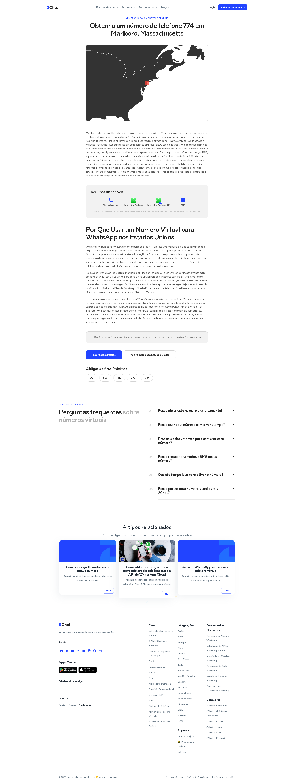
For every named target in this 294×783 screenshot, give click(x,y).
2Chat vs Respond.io (216, 738)
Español (72, 705)
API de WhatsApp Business (158, 643)
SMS (151, 661)
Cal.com (182, 681)
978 (133, 377)
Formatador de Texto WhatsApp (217, 668)
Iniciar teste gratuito (233, 7)
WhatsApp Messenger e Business (161, 633)
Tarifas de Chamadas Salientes (159, 724)
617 (92, 377)
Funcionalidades (157, 666)
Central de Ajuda (186, 736)
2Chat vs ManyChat (216, 705)
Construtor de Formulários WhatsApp (217, 688)
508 (105, 377)
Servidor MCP (156, 694)
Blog (151, 678)
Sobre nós (183, 751)
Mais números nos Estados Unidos (150, 355)
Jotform (182, 715)
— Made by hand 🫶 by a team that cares (99, 777)
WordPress (183, 659)
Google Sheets (185, 698)
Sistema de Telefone (159, 706)
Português (85, 705)
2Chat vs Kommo (215, 721)
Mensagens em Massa (160, 683)
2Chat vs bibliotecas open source (216, 713)
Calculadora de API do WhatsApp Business (217, 648)
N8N (180, 721)
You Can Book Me (187, 676)
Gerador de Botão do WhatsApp (216, 678)
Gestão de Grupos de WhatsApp (159, 653)
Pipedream (183, 704)
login (212, 7)
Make (180, 636)
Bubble (181, 653)
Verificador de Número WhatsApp (217, 638)
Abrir (108, 590)
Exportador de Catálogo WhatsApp (218, 658)
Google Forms (184, 692)
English (62, 705)
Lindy (180, 709)
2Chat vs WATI (214, 732)
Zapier (181, 631)
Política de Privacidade (198, 777)
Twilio (180, 664)
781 (147, 377)
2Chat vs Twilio (214, 726)
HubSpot (182, 642)
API (151, 700)
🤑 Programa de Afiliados (186, 744)
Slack (180, 648)
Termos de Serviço (174, 777)
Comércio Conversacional (161, 689)
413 (119, 377)
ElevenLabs (183, 670)
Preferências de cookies (223, 777)
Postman (182, 687)
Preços (164, 7)
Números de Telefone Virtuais (159, 714)
